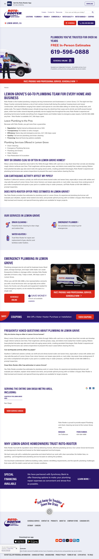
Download (89, 4)
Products (54, 521)
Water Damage (80, 16)
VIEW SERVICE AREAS (15, 410)
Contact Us (51, 12)
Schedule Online (60, 60)
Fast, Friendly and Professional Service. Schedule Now (49, 81)
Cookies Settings (38, 554)
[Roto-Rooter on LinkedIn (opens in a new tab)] (77, 540)
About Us (62, 521)
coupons (31, 301)
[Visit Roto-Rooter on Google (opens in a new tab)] (87, 388)
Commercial (56, 16)
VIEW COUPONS (85, 317)
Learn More (83, 479)
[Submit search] (92, 12)
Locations (29, 16)
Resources (59, 12)
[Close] (16, 548)
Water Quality (68, 16)
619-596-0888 (70, 51)
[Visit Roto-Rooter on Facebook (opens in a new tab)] (90, 388)
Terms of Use (71, 554)
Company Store (72, 521)
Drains (47, 16)
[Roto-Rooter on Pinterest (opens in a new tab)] (70, 540)
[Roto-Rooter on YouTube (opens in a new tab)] (60, 540)
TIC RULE (90, 554)
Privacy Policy (61, 554)
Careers (44, 12)
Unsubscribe (49, 554)
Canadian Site (84, 521)
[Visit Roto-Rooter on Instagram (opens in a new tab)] (93, 388)
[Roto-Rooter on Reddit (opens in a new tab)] (56, 540)
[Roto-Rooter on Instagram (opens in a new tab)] (74, 540)
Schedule (71, 23)
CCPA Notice (82, 554)
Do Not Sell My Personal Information (17, 554)
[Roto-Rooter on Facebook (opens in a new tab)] (63, 540)
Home (6, 87)
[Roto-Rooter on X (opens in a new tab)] (67, 540)
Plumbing (38, 16)
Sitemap (30, 525)
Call (87, 23)
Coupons (91, 16)
